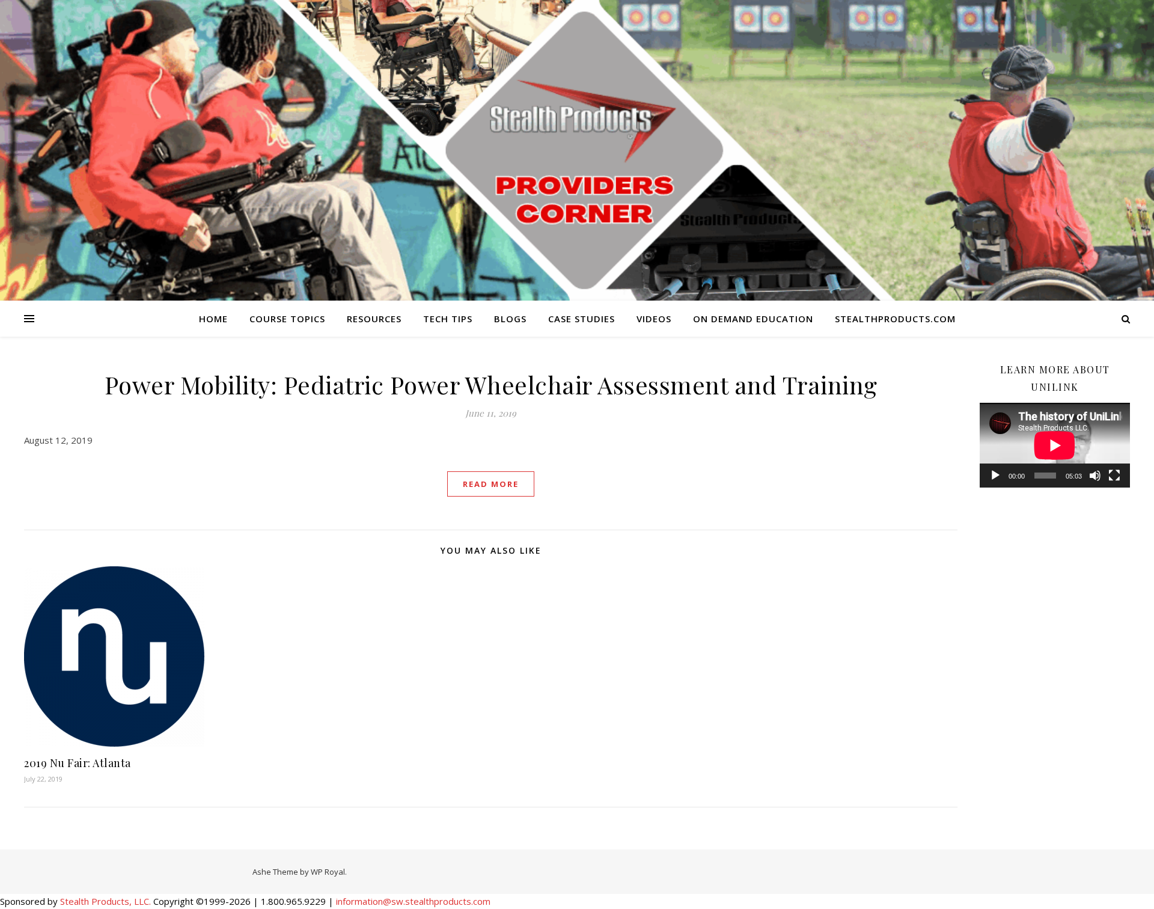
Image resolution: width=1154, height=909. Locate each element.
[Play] (995, 476)
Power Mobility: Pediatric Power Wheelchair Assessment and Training (491, 384)
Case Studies (581, 319)
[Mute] (1095, 476)
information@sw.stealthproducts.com (413, 901)
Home (213, 319)
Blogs (510, 319)
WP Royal (328, 871)
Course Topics (287, 319)
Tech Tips (447, 319)
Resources (374, 319)
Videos (654, 319)
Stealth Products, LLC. (105, 901)
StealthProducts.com (895, 319)
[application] (1055, 445)
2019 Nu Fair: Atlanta (77, 763)
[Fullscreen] (1114, 476)
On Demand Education (753, 319)
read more (491, 484)
